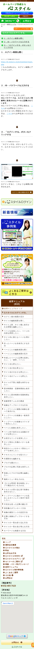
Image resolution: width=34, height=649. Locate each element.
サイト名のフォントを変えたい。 (16, 377)
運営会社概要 (10, 545)
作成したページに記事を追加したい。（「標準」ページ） (16, 359)
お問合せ (9, 578)
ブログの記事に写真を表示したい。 (16, 468)
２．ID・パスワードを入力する (16, 42)
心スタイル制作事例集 (14, 570)
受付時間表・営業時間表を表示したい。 (16, 390)
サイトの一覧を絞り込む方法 (16, 523)
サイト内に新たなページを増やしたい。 (16, 338)
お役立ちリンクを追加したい (16, 438)
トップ (3, 24)
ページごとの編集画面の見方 (16, 354)
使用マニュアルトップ (13, 308)
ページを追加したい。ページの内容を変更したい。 (16, 332)
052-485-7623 (9, 586)
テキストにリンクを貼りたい (16, 455)
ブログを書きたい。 (12, 463)
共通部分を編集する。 (13, 459)
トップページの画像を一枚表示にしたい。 (16, 417)
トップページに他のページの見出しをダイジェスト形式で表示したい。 (16, 498)
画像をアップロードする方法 (16, 405)
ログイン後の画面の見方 (20, 192)
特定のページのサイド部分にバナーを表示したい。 (16, 450)
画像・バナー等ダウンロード (17, 564)
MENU (8, 21)
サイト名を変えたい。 (13, 364)
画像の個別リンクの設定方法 (16, 512)
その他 (8, 575)
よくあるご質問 (11, 572)
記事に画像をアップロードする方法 (16, 517)
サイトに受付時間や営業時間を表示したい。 (16, 396)
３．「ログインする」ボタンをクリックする (17, 46)
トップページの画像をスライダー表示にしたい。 (16, 423)
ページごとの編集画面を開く (16, 350)
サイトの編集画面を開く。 (15, 321)
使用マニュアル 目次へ (22, 29)
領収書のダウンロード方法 (15, 508)
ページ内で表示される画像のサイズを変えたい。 (16, 433)
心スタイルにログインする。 (16, 313)
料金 (7, 550)
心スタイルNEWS (12, 556)
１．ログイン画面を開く (14, 38)
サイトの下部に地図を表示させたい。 (16, 383)
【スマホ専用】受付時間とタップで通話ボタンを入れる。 (16, 484)
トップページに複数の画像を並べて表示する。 (16, 410)
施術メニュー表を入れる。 (15, 479)
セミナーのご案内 (12, 561)
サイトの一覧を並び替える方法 (16, 527)
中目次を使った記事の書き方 (16, 504)
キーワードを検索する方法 (15, 531)
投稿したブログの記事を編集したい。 (16, 474)
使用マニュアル (11, 24)
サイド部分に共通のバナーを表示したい (16, 443)
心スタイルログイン (13, 559)
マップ (15, 636)
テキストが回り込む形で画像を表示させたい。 (16, 491)
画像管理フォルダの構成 (14, 401)
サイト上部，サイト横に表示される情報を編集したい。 (16, 326)
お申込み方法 (10, 553)
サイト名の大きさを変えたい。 (16, 372)
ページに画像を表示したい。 (16, 428)
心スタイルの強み (12, 548)
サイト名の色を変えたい (14, 368)
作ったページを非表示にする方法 (16, 345)
